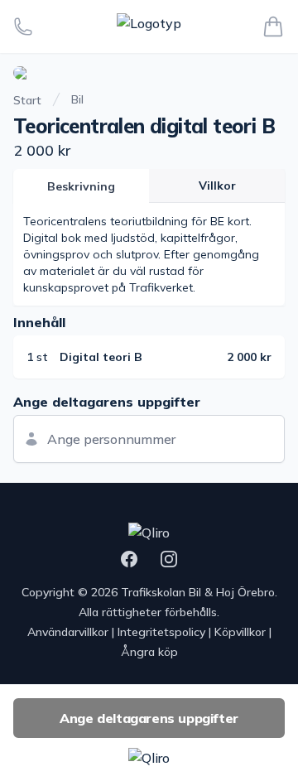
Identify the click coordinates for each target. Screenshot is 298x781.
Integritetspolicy (161, 631)
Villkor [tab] (217, 185)
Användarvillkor (67, 631)
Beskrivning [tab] (81, 186)
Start (27, 100)
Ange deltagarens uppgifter (149, 718)
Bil (77, 99)
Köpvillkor (240, 631)
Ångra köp (149, 651)
